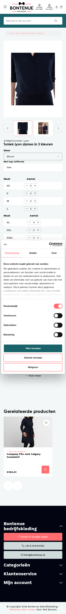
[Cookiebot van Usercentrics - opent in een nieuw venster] (49, 244)
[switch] (58, 315)
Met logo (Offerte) (14, 161)
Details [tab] (33, 253)
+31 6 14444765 (34, 545)
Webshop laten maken (22, 609)
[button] (11, 79)
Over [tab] (54, 253)
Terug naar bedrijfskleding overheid (26, 33)
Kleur (7, 150)
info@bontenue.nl (34, 554)
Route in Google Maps (34, 536)
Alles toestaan (33, 348)
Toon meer (34, 375)
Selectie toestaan (33, 357)
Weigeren (33, 367)
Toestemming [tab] (11, 253)
